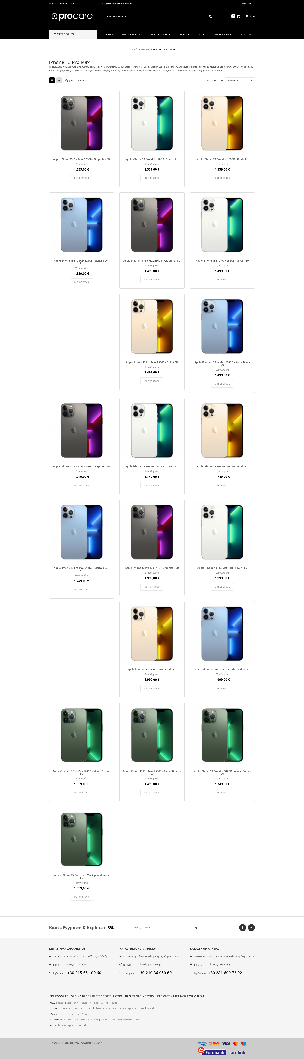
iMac (96, 1002)
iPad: (52, 1014)
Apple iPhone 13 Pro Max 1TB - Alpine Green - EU (81, 876)
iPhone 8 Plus (75, 1008)
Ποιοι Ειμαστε (131, 34)
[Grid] (52, 80)
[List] (59, 80)
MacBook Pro (86, 1002)
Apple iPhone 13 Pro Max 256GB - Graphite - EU (152, 260)
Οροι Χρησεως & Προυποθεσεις (91, 996)
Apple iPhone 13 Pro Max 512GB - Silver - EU (151, 466)
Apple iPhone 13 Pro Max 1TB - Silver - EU (222, 568)
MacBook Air (72, 1002)
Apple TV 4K (60, 1025)
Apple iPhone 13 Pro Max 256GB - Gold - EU (152, 362)
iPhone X (63, 1008)
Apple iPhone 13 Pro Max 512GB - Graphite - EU (81, 466)
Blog (202, 34)
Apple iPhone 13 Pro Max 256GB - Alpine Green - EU (152, 772)
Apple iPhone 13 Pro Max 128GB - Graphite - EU (81, 159)
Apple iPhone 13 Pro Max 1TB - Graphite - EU (152, 568)
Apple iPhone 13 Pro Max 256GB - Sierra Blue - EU (222, 363)
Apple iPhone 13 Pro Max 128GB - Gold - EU (222, 159)
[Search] (210, 16)
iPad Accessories (108, 1019)
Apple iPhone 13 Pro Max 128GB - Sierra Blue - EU (81, 262)
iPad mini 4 (77, 1014)
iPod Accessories (125, 1019)
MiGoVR (97, 1042)
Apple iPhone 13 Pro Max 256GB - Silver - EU (222, 260)
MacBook (60, 1002)
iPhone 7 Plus (100, 1008)
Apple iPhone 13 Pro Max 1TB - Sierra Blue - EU (222, 669)
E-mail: (57, 964)
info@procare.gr (76, 964)
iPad (68, 1014)
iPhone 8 (88, 1008)
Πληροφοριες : (59, 996)
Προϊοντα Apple (160, 34)
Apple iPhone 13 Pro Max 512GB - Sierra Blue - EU (81, 569)
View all (113, 1002)
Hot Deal (247, 34)
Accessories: (56, 1019)
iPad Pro (60, 1014)
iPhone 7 (113, 1008)
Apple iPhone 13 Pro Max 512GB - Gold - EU (222, 466)
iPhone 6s (139, 1008)
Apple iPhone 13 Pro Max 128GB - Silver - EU (151, 159)
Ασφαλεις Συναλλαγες (188, 996)
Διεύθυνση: (59, 956)
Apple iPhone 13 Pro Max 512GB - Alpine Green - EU (222, 772)
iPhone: (54, 1008)
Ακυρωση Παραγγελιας (127, 996)
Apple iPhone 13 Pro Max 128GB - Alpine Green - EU (81, 772)
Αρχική (108, 34)
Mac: (52, 1002)
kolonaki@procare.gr (149, 964)
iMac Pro (104, 1002)
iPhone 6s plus (126, 1008)
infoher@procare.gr (219, 964)
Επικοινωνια (223, 34)
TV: (51, 1025)
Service (184, 34)
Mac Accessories (71, 1019)
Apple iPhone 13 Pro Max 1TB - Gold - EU (152, 669)
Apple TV (72, 1025)
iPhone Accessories (89, 1019)
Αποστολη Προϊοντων (157, 996)
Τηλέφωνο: (59, 973)
